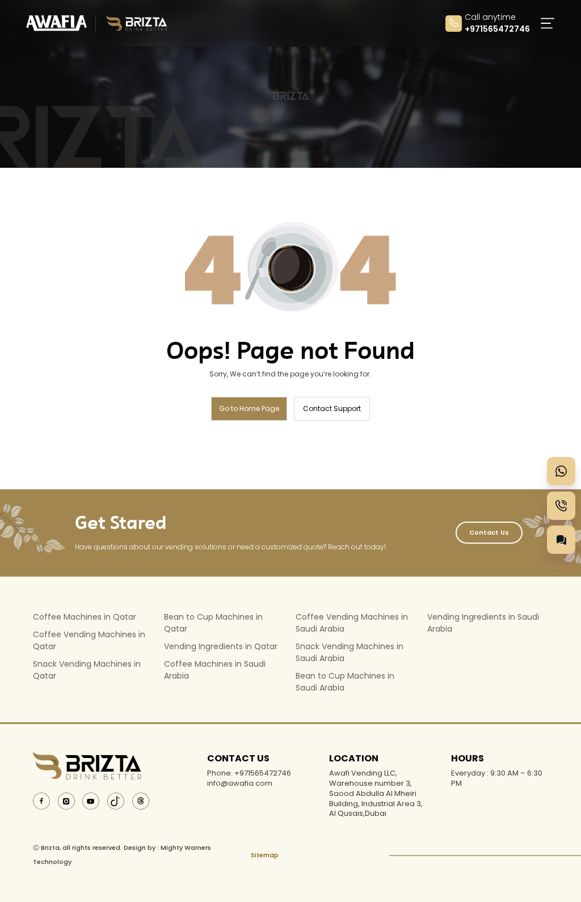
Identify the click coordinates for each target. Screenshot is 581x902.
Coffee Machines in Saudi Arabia (215, 669)
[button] (545, 23)
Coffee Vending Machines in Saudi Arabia (352, 622)
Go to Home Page (249, 408)
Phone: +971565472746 (249, 773)
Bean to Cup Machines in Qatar (213, 622)
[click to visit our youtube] (90, 800)
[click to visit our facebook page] (41, 800)
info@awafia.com (239, 783)
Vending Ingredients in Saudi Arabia (483, 622)
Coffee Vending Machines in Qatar (89, 640)
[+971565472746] (561, 471)
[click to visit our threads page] (140, 800)
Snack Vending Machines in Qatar (87, 669)
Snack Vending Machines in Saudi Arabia (349, 652)
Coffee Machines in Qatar (84, 616)
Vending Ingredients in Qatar (220, 646)
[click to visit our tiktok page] (115, 800)
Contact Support (332, 408)
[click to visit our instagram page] (66, 800)
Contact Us (489, 532)
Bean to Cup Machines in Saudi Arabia (345, 681)
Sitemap (265, 854)
